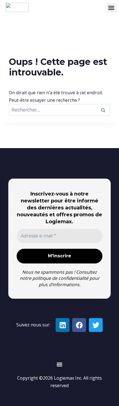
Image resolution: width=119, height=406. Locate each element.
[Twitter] (96, 325)
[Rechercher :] (59, 110)
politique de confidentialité (60, 278)
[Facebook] (79, 325)
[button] (111, 8)
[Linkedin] (62, 325)
